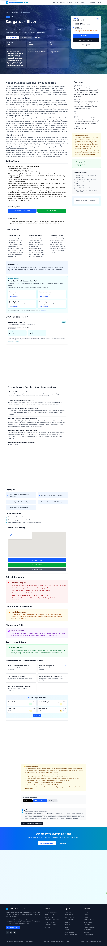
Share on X (28, 800)
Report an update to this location (32, 823)
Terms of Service (89, 919)
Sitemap (86, 932)
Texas (66, 927)
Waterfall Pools (69, 914)
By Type (69, 2)
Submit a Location (13, 927)
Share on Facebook (41, 800)
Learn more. (44, 310)
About (99, 2)
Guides (76, 2)
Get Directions (13, 37)
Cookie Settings (88, 934)
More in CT (37, 715)
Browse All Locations (46, 843)
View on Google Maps (23, 211)
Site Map (47, 927)
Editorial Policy (88, 929)
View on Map (27, 37)
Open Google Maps (87, 40)
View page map (86, 45)
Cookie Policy (88, 922)
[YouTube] (14, 932)
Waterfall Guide (69, 932)
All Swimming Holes (51, 912)
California (67, 922)
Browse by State (50, 914)
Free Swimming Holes (71, 934)
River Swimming (69, 917)
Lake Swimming (69, 919)
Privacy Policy (88, 917)
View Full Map (38, 560)
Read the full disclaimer (88, 154)
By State (62, 2)
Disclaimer (87, 924)
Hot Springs (68, 912)
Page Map (37, 37)
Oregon (67, 929)
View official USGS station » (14, 341)
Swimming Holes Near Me (52, 919)
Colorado (67, 924)
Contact (86, 914)
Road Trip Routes (50, 922)
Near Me (92, 2)
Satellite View (38, 569)
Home (7, 12)
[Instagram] (11, 932)
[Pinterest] (7, 932)
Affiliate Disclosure (89, 927)
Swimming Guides (50, 924)
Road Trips (84, 2)
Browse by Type (49, 917)
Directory (55, 2)
